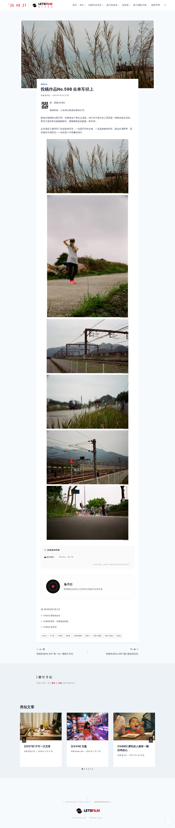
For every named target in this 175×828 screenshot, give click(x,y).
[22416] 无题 (79, 746)
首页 (75, 5)
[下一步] (151, 740)
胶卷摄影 (78, 636)
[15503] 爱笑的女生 (51, 615)
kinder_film (79, 751)
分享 (52, 636)
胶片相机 (109, 636)
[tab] (82, 769)
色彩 (118, 636)
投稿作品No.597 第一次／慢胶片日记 (55, 651)
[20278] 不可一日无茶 (37, 746)
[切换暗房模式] (169, 821)
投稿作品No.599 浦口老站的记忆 (122, 651)
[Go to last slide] (24, 740)
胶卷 (68, 636)
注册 (60, 683)
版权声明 (155, 5)
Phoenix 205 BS (66, 557)
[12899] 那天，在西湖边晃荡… (56, 621)
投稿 (60, 636)
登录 (53, 683)
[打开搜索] (165, 5)
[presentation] (41, 726)
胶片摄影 (97, 636)
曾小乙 (124, 755)
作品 (44, 636)
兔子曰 (47, 95)
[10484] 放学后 (50, 627)
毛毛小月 (31, 751)
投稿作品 (44, 84)
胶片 (87, 636)
